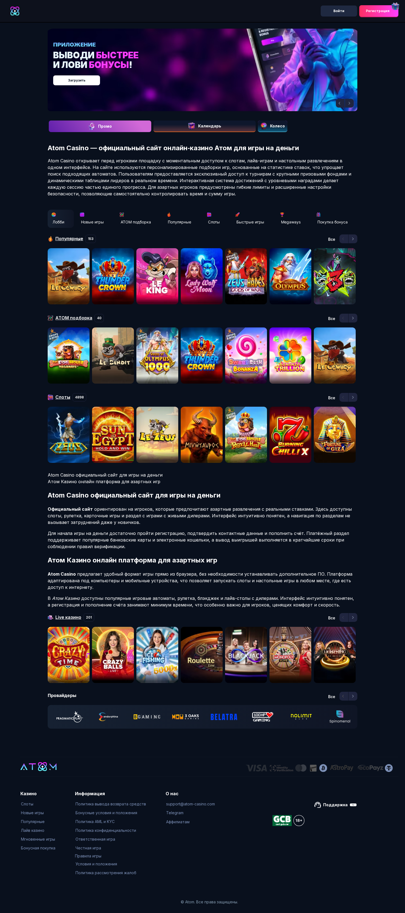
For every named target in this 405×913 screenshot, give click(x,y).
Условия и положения (96, 864)
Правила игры (88, 856)
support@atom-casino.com (190, 804)
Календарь (209, 126)
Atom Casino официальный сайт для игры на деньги (105, 475)
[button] (340, 103)
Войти (338, 11)
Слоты (214, 222)
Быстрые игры (250, 222)
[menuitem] (38, 804)
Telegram (174, 812)
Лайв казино (32, 830)
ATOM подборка (136, 222)
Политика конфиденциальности (105, 830)
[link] (69, 716)
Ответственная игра (95, 839)
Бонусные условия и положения (106, 812)
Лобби (58, 222)
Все (331, 239)
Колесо (277, 126)
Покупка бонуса (332, 222)
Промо (105, 126)
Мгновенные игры (38, 839)
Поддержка (335, 804)
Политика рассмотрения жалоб (105, 872)
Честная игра (88, 848)
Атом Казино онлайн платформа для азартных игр (104, 481)
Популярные (179, 222)
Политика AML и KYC (95, 821)
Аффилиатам (178, 821)
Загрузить (208, 77)
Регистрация (378, 11)
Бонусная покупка (38, 848)
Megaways (291, 222)
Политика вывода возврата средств (110, 804)
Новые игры (92, 222)
